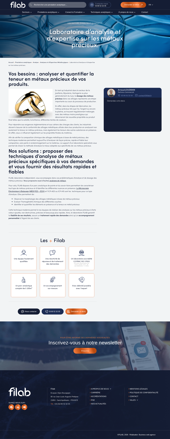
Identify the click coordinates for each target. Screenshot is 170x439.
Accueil (11, 62)
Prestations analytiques (23, 62)
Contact (134, 396)
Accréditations (99, 396)
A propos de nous (100, 389)
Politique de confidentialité (144, 393)
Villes (133, 400)
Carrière (95, 393)
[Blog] (11, 407)
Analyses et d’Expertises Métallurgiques (54, 62)
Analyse (36, 62)
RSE (93, 400)
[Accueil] (17, 5)
